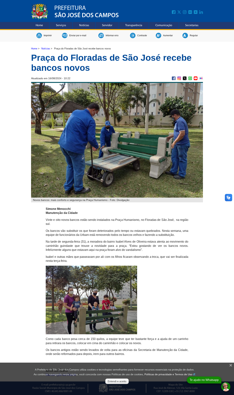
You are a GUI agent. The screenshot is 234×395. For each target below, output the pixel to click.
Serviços (61, 25)
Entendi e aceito (117, 381)
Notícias (84, 25)
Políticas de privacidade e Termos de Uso (168, 374)
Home (39, 25)
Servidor (107, 25)
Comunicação (163, 25)
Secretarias (191, 25)
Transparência (133, 25)
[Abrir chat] (225, 386)
